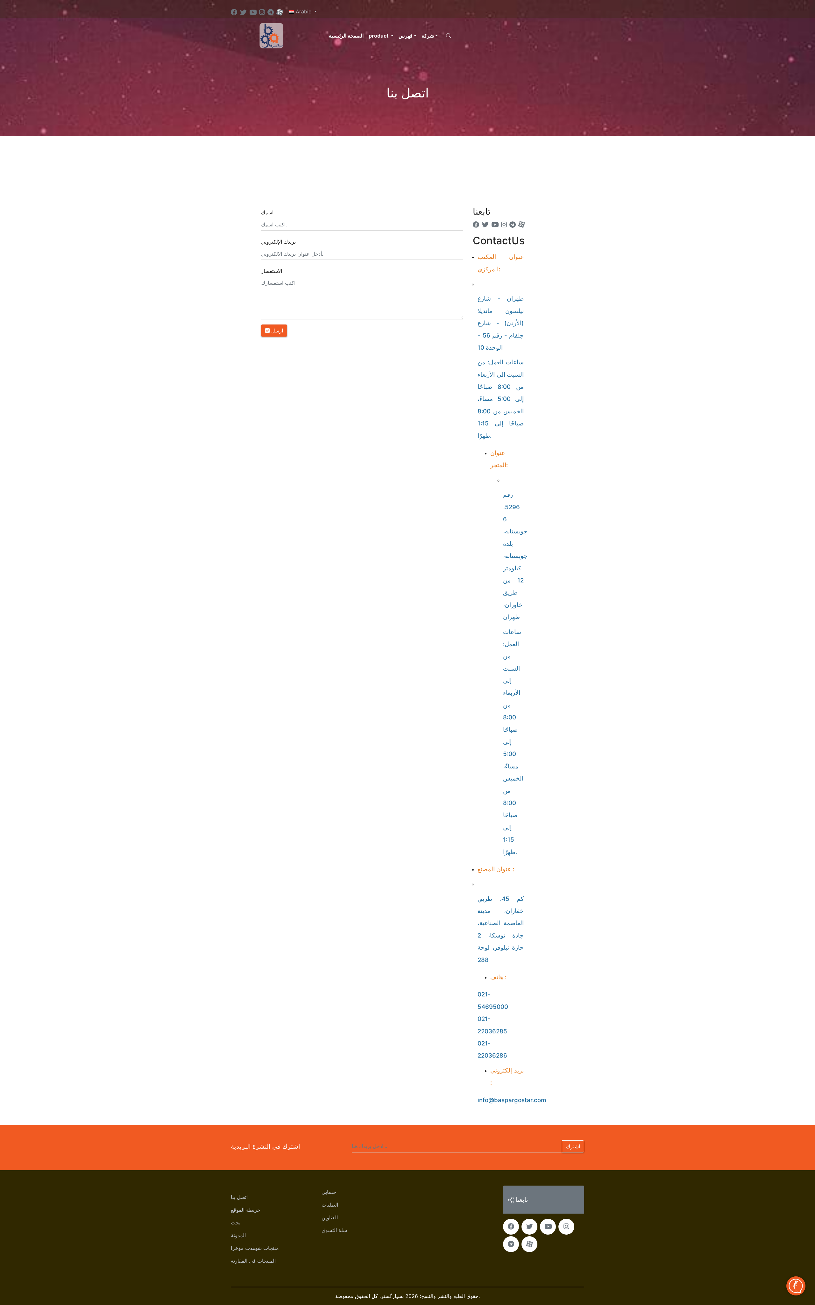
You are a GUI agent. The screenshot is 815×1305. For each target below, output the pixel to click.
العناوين (330, 1217)
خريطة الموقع (245, 1210)
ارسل (276, 330)
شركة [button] (428, 35)
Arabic (303, 11)
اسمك (267, 212)
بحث (235, 1222)
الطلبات (330, 1205)
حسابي (329, 1192)
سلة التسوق (334, 1230)
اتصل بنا (239, 1197)
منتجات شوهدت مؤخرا (255, 1248)
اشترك (573, 1146)
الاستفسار (271, 271)
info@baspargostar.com (512, 1100)
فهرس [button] (406, 35)
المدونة (238, 1235)
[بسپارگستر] (271, 35)
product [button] (379, 35)
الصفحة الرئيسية (346, 35)
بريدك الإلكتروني (278, 242)
